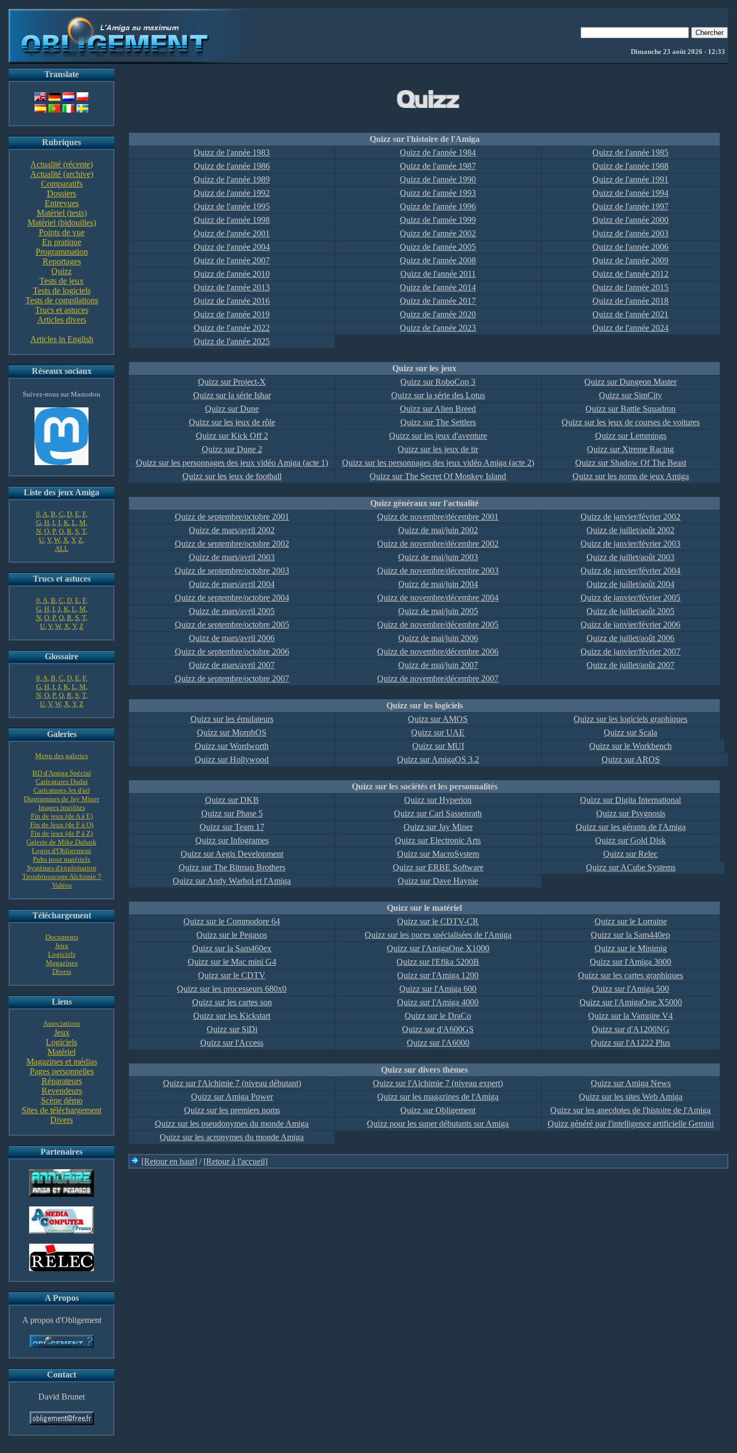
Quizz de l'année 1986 (232, 165)
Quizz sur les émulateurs (232, 719)
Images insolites (61, 807)
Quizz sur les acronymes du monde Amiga (232, 1137)
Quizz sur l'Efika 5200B (438, 961)
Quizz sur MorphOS (232, 732)
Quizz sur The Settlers (438, 422)
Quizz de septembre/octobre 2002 (232, 543)
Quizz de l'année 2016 (232, 300)
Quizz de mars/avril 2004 (232, 584)
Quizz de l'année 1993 (438, 192)
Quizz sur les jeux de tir (438, 449)
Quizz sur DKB (232, 799)
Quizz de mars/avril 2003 (232, 557)
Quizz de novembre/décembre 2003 (438, 570)
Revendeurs (62, 1090)
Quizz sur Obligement (437, 1110)
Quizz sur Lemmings (630, 435)
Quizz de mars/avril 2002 (232, 530)
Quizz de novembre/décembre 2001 (438, 516)
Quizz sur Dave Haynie (438, 880)
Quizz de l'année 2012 (630, 273)
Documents (61, 937)
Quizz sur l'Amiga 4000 (438, 1002)
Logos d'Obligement (61, 851)
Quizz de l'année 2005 (438, 246)
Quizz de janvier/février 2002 (630, 516)
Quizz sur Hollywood (232, 759)
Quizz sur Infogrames (232, 840)
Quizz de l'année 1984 (438, 152)
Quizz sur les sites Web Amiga (631, 1096)
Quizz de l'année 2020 (438, 314)
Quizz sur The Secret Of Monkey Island (438, 476)
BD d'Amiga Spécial (61, 773)
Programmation (62, 251)
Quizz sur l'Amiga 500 (630, 988)
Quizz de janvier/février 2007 (630, 651)
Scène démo (62, 1100)
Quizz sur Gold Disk (630, 840)
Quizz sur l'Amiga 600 (437, 988)
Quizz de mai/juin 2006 (438, 638)
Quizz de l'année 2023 (438, 327)
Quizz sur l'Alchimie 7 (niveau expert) (438, 1083)
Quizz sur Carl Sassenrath (438, 813)
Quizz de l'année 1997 (630, 206)
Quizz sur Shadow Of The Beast (630, 462)
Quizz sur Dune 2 (232, 449)
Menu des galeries (61, 756)
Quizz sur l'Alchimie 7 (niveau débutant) (232, 1083)
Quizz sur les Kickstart (231, 1015)
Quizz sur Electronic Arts (438, 840)
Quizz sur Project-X (232, 381)
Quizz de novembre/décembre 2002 (438, 543)
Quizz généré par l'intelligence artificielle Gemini (631, 1123)
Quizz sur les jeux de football (232, 476)
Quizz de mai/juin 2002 (438, 530)
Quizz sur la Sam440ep (630, 934)
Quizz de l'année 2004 (232, 246)
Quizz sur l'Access (231, 1042)
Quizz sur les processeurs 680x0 (231, 988)
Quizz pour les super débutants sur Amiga (438, 1123)
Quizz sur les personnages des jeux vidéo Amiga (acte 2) (438, 462)
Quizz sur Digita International (630, 799)
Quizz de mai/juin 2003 (438, 557)
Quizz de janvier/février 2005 (630, 597)
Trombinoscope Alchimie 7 (61, 876)
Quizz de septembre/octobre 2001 (232, 516)
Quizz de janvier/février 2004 (630, 570)
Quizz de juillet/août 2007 (630, 665)
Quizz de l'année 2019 (232, 314)
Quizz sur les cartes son (232, 1002)
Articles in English (61, 339)
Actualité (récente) (61, 164)
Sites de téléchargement (61, 1110)
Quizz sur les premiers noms (232, 1110)
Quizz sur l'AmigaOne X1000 (438, 948)
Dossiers (61, 193)
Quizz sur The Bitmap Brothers (232, 867)
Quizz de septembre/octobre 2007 (232, 678)
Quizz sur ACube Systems (630, 867)
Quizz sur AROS (631, 759)
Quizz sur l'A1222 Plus (630, 1042)
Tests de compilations (61, 300)
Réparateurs (62, 1081)
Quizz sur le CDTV (231, 975)
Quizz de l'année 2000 (630, 219)
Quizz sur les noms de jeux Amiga (630, 476)
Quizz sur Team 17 (232, 826)
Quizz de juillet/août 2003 (630, 557)
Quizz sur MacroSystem (438, 853)
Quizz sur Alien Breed (438, 408)
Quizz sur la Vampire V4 (630, 1015)
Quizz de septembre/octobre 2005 (232, 624)
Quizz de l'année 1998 (232, 219)
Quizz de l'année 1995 (232, 206)
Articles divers (61, 319)
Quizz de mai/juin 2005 (438, 611)
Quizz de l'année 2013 (232, 287)
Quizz (61, 271)
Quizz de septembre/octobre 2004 (232, 597)
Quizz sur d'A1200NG (631, 1029)
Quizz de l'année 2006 (630, 246)
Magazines (62, 963)
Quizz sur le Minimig (631, 948)
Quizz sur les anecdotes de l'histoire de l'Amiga (630, 1110)
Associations (61, 1023)
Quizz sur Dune (232, 408)
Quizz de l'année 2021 (630, 314)
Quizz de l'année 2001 (232, 233)
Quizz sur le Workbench (630, 746)
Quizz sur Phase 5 (232, 813)
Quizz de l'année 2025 (232, 341)
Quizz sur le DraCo (438, 1015)
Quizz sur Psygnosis (630, 813)
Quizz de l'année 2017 (438, 300)
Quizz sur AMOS (438, 719)
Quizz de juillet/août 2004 (630, 584)
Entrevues (62, 203)
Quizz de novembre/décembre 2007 (438, 678)
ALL (62, 548)
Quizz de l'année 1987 (438, 165)
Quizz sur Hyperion (438, 799)
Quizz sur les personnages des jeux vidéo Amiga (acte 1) (232, 462)
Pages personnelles (62, 1071)
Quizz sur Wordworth (232, 746)
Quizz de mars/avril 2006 (232, 638)
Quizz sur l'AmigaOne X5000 (630, 1002)
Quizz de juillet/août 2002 (630, 530)
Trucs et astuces (61, 310)
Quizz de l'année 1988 (630, 165)
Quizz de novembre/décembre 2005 (438, 624)
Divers (61, 971)
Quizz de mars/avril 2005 (232, 611)
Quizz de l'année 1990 (438, 179)
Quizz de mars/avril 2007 (232, 665)
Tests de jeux (61, 280)
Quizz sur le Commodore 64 (231, 921)
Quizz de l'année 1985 (630, 152)
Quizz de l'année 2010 (232, 273)
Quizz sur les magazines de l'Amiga (438, 1096)
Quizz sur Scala (630, 732)
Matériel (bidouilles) (62, 222)
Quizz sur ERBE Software (438, 867)
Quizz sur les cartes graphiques (630, 975)
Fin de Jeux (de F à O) (61, 825)
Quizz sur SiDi (232, 1029)
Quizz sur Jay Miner (438, 826)
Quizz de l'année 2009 (630, 260)
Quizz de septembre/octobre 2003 (232, 570)
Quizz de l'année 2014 (438, 287)
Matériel (61, 1051)
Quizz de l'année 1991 (630, 179)
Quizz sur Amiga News (631, 1083)
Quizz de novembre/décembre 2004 (438, 597)
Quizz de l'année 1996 (438, 206)
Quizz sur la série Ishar (232, 395)
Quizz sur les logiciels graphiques (630, 719)
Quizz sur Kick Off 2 (232, 435)
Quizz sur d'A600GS (438, 1029)
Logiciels (62, 954)
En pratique (61, 242)
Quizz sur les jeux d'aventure (438, 435)
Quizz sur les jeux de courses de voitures (631, 422)
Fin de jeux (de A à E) (62, 816)
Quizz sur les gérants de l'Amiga (631, 826)
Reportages (62, 261)
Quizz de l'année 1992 (232, 192)
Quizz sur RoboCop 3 (437, 381)
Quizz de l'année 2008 (438, 260)
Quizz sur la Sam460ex (231, 948)
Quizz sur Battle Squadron (630, 408)
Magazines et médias (61, 1061)
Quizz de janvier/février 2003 (630, 543)
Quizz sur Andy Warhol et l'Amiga (232, 880)
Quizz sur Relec (630, 853)
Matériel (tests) (62, 212)
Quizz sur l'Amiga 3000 (630, 961)
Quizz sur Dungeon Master (630, 381)
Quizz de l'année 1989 (232, 179)
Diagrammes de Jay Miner (61, 799)
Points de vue (62, 232)
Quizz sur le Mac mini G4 (232, 961)
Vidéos (62, 885)
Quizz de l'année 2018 (630, 300)
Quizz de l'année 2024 (630, 327)
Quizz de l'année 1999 (438, 219)
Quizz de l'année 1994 (630, 192)
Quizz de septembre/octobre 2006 (232, 651)
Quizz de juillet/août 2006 (630, 638)
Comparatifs (62, 183)
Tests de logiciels (62, 290)
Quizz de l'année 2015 (630, 287)
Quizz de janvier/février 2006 (630, 624)
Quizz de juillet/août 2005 (630, 611)
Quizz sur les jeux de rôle (232, 422)
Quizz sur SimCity (630, 395)
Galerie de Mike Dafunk (61, 842)
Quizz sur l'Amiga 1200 (438, 975)
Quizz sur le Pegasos (231, 934)
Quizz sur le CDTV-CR (438, 921)
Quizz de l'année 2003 (630, 233)
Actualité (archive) (61, 174)
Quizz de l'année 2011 (438, 273)
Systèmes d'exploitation (62, 868)
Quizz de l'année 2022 (232, 327)
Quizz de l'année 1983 (232, 152)
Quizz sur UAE (438, 732)
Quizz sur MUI (438, 746)
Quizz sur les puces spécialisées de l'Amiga (438, 934)
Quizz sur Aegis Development (232, 853)
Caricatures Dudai (62, 781)
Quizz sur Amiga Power (232, 1096)
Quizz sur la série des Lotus (438, 395)
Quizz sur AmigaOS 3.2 (438, 759)
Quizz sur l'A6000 (438, 1042)
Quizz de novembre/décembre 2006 (438, 651)
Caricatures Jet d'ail (61, 790)
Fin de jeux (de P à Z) (62, 833)
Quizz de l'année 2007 (232, 260)
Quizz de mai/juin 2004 (438, 584)
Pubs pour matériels (61, 859)
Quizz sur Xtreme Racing (630, 449)
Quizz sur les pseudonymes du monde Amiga (232, 1123)
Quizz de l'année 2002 (438, 233)
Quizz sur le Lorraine (631, 921)
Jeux (62, 946)
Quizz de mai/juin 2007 (438, 665)
